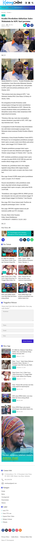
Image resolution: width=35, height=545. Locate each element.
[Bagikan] (32, 25)
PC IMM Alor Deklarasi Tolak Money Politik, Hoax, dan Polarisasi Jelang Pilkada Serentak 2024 (9, 260)
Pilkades (5, 522)
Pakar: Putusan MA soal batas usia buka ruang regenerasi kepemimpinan (25, 278)
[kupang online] (12, 2)
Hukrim (3, 503)
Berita (4, 254)
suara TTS (5, 510)
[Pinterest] (9, 530)
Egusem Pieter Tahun (8, 516)
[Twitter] (24, 239)
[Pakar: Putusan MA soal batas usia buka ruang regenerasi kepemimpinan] (26, 270)
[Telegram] (28, 239)
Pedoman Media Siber (26, 537)
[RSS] (20, 530)
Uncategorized (5, 497)
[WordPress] (13, 530)
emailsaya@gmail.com (11, 483)
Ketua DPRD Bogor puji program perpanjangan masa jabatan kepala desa (25, 296)
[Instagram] (16, 530)
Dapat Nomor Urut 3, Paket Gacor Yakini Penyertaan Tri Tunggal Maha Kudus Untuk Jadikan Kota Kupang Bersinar (9, 278)
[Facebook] (21, 239)
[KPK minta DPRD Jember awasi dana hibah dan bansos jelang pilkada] (9, 288)
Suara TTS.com (7, 513)
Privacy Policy (5, 537)
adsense (3, 24)
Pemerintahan (5, 500)
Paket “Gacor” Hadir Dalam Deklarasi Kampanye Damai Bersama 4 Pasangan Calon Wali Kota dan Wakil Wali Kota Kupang (25, 260)
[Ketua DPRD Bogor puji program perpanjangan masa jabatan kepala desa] (26, 288)
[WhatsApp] (32, 239)
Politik (3, 15)
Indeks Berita (14, 537)
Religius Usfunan (7, 519)
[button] (26, 3)
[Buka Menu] (29, 3)
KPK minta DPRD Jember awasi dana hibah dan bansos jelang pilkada (9, 296)
